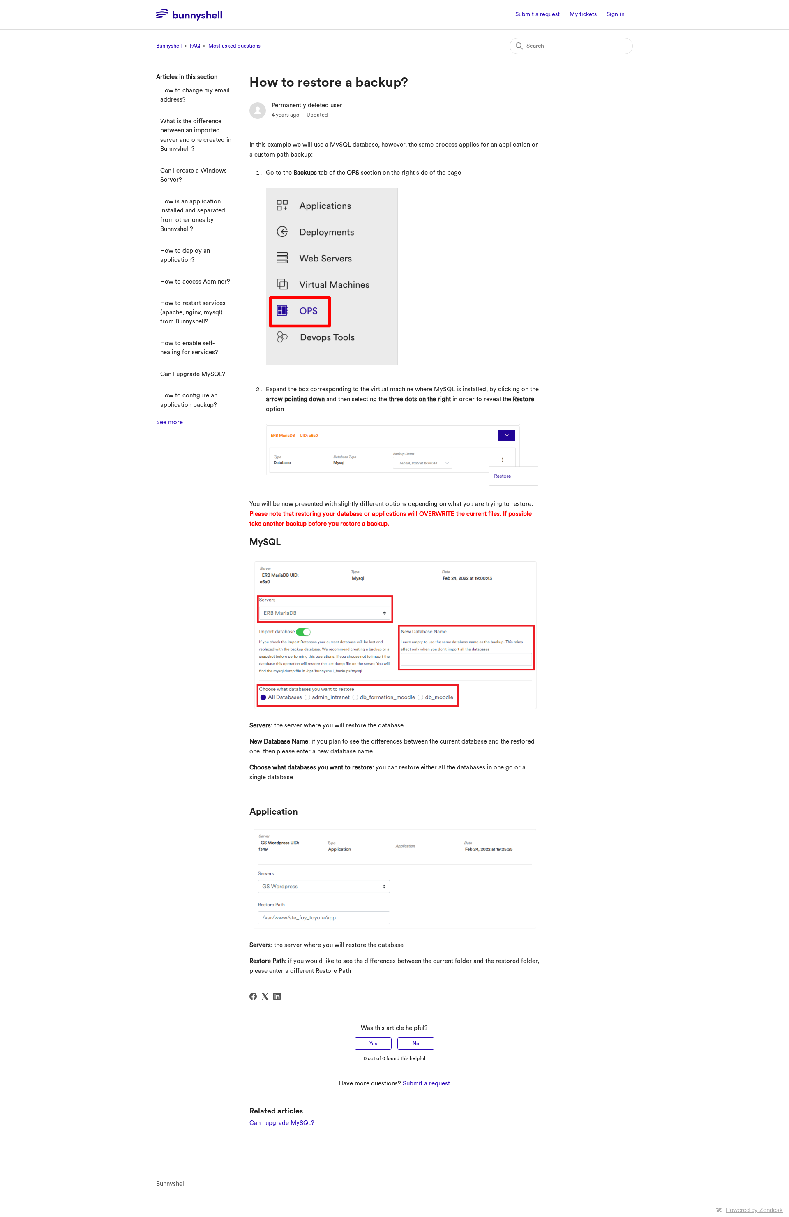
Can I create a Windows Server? (193, 175)
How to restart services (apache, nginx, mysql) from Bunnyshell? (193, 312)
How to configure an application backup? (188, 400)
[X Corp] (265, 996)
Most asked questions (234, 45)
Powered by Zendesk (754, 1209)
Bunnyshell (169, 45)
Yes (373, 1043)
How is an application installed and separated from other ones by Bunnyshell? (192, 216)
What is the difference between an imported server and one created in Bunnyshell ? (195, 135)
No (416, 1043)
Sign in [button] (616, 14)
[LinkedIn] (277, 996)
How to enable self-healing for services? (189, 348)
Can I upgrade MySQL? (192, 374)
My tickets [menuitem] (583, 14)
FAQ (195, 45)
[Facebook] (253, 996)
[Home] (189, 15)
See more (169, 422)
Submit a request (537, 14)
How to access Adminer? (195, 282)
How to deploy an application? (185, 255)
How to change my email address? (195, 95)
